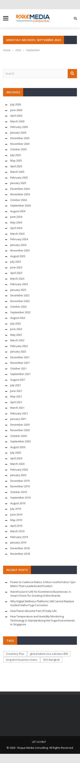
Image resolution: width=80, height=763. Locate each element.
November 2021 (20, 363)
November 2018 (20, 554)
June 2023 (16, 267)
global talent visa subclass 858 (49, 654)
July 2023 (15, 261)
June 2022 (16, 329)
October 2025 (18, 149)
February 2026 (19, 127)
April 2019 (16, 526)
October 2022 (18, 306)
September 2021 (20, 374)
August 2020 (17, 447)
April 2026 (16, 115)
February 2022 (19, 346)
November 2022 (20, 301)
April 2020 (16, 458)
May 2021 (16, 396)
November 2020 (20, 430)
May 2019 (16, 520)
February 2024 (19, 239)
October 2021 (18, 368)
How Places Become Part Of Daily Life (33, 611)
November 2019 (20, 486)
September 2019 (20, 497)
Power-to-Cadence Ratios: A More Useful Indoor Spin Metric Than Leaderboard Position (43, 584)
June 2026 (16, 110)
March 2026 (17, 121)
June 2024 (16, 217)
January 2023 (18, 290)
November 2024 (20, 194)
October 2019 (18, 492)
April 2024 (16, 228)
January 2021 (18, 419)
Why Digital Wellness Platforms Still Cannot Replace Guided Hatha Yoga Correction (42, 603)
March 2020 (17, 464)
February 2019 (19, 537)
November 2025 (20, 144)
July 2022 (15, 323)
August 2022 (17, 318)
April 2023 (16, 273)
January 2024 (18, 245)
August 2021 (17, 380)
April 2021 (16, 402)
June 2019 (16, 514)
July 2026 (15, 104)
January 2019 (18, 542)
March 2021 (17, 407)
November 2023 (20, 250)
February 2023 (19, 284)
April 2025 (16, 166)
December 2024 (20, 189)
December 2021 (20, 357)
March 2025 (17, 172)
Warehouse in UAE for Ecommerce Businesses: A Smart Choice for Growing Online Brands (40, 594)
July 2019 (15, 509)
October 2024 (18, 200)
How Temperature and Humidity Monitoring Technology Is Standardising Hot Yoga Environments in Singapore (42, 620)
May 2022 (16, 335)
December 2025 (20, 138)
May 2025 (16, 160)
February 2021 (19, 413)
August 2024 (17, 211)
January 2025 (18, 183)
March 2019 (17, 531)
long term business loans (21, 659)
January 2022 (18, 351)
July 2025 (15, 155)
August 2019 (17, 503)
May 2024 (16, 222)
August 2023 (17, 256)
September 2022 (20, 312)
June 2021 (16, 391)
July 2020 (15, 452)
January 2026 (18, 132)
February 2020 (19, 469)
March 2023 (17, 278)
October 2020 (18, 436)
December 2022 (20, 295)
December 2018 (20, 548)
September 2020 (20, 441)
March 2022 (17, 340)
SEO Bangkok (51, 659)
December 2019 (20, 481)
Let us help (39, 742)
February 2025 (19, 177)
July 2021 (15, 385)
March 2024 (17, 233)
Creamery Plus (15, 654)
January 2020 (18, 475)
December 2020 (20, 424)
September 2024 (20, 205)
